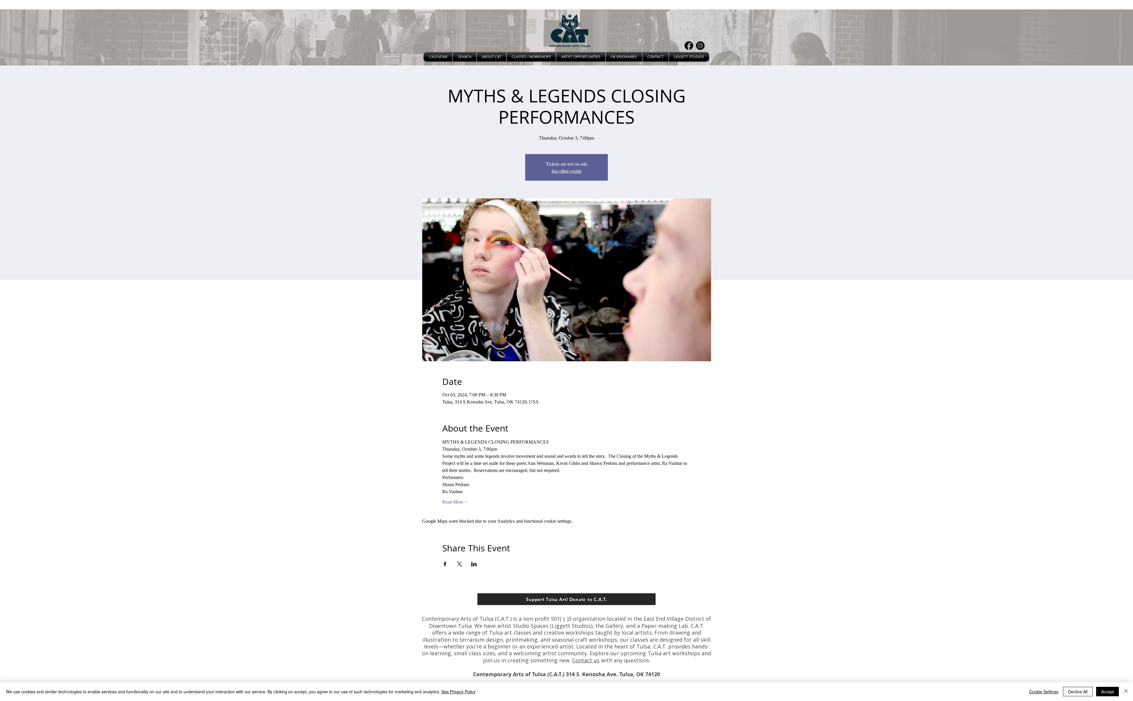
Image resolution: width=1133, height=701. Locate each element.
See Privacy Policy (458, 692)
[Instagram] (700, 45)
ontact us (587, 660)
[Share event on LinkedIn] (474, 564)
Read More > (454, 501)
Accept (1107, 692)
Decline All (1078, 692)
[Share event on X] (459, 564)
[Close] (1125, 691)
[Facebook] (689, 45)
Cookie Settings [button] (1043, 692)
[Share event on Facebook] (445, 564)
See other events (566, 171)
